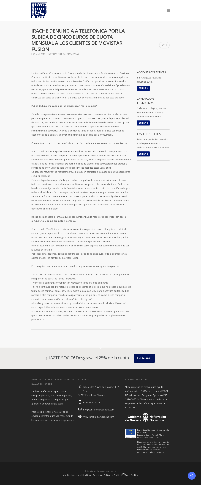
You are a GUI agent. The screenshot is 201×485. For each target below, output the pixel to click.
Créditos (67, 475)
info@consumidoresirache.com (98, 409)
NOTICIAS (53, 54)
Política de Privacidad (93, 475)
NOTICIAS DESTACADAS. (68, 54)
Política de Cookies (112, 475)
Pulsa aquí (144, 358)
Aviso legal (77, 475)
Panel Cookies (131, 475)
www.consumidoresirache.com (98, 416)
